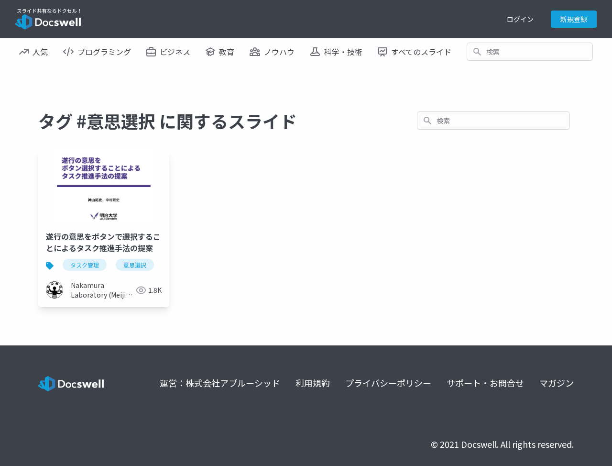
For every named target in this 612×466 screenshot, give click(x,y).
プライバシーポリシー (388, 383)
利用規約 (312, 383)
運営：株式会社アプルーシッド (220, 383)
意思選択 (134, 265)
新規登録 (573, 19)
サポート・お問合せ (485, 383)
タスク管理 (84, 265)
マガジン (556, 383)
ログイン (520, 19)
